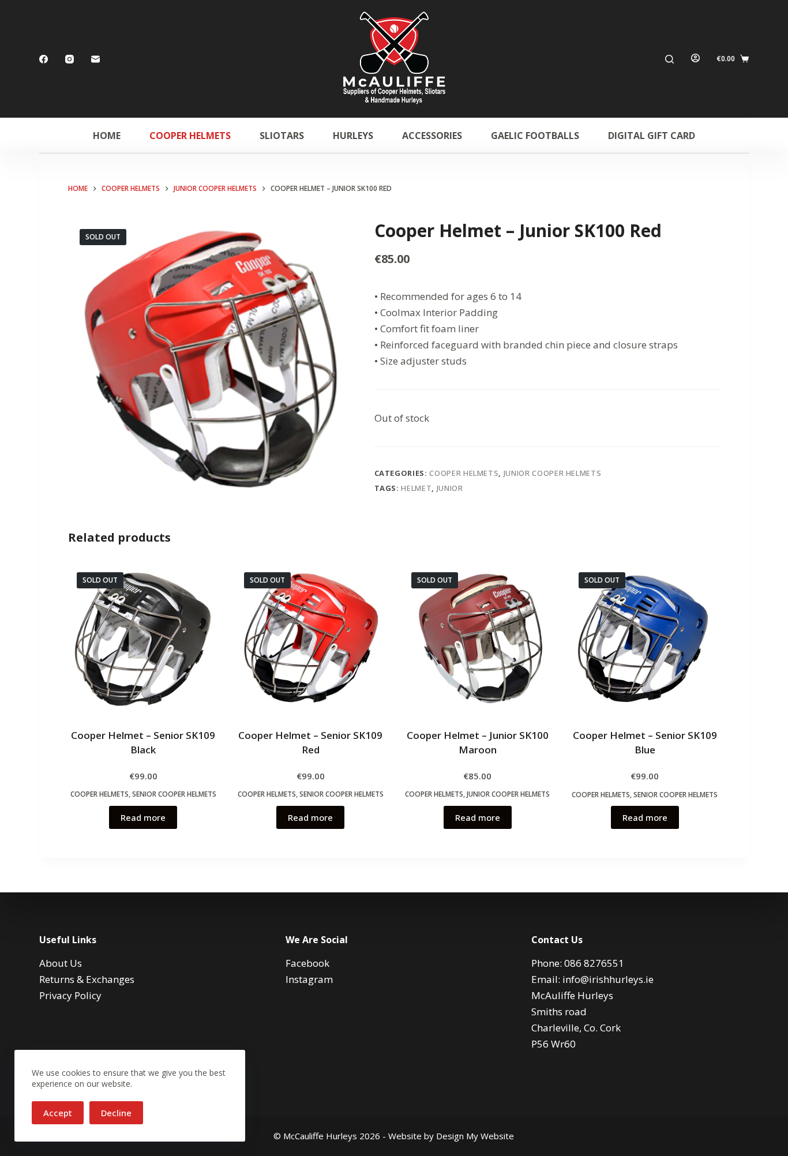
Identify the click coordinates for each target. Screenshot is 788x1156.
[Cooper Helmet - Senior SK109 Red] (310, 639)
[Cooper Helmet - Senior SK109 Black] (143, 639)
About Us (60, 963)
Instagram (309, 979)
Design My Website (475, 1136)
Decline (116, 1113)
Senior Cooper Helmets (174, 794)
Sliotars (282, 135)
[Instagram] (69, 59)
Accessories (432, 135)
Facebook (307, 963)
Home (107, 135)
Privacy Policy (70, 995)
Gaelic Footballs (535, 135)
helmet (416, 488)
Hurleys (353, 135)
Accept (57, 1113)
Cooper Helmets (190, 135)
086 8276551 (594, 963)
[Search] (669, 59)
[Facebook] (43, 59)
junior (450, 488)
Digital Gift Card (651, 135)
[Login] (695, 59)
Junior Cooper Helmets (553, 473)
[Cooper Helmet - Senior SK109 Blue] (645, 639)
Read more (143, 817)
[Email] (95, 59)
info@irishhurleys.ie (608, 979)
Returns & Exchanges (86, 979)
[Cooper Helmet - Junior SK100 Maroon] (478, 639)
